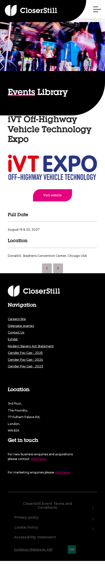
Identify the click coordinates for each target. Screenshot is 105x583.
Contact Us (16, 332)
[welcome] (22, 10)
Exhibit (13, 339)
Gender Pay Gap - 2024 (25, 359)
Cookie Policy (26, 528)
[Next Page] (58, 268)
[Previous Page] (47, 268)
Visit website (52, 195)
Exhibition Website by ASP (33, 549)
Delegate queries (21, 326)
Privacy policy (26, 518)
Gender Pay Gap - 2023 (25, 366)
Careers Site (17, 319)
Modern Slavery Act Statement (31, 346)
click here (38, 459)
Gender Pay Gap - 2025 (25, 353)
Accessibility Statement (35, 537)
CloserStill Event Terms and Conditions (47, 505)
